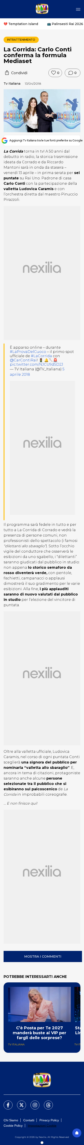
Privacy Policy (49, 1120)
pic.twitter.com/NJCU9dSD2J (36, 364)
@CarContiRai (23, 360)
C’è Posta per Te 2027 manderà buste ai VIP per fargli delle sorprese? (39, 1032)
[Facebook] (5, 1102)
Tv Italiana (12, 84)
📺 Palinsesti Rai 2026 (65, 24)
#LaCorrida (41, 356)
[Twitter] (19, 1102)
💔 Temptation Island (21, 24)
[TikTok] (45, 1102)
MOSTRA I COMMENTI (42, 956)
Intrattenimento (21, 39)
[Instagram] (32, 1102)
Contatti (28, 1120)
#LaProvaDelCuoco (28, 352)
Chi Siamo (11, 1120)
